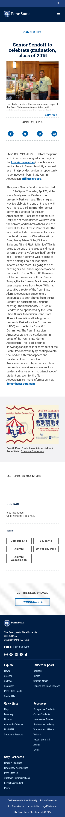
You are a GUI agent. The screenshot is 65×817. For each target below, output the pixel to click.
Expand (50, 114)
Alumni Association (19, 558)
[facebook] (11, 134)
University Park (46, 548)
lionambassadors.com (20, 383)
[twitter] (25, 134)
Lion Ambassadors (23, 162)
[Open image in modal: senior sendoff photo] (32, 80)
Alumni (19, 548)
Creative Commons (32, 451)
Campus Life (32, 32)
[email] (54, 134)
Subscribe (31, 602)
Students (46, 540)
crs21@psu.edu (15, 512)
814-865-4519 (27, 515)
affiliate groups (31, 178)
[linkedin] (40, 134)
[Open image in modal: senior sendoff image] (32, 424)
